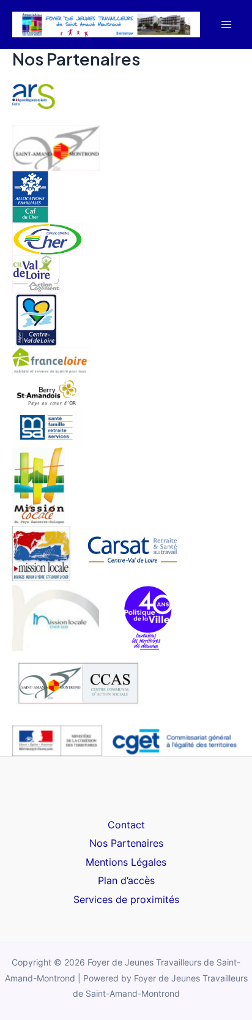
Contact (126, 825)
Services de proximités (126, 899)
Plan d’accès (126, 880)
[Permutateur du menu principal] (226, 25)
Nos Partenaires (126, 843)
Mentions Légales (126, 862)
